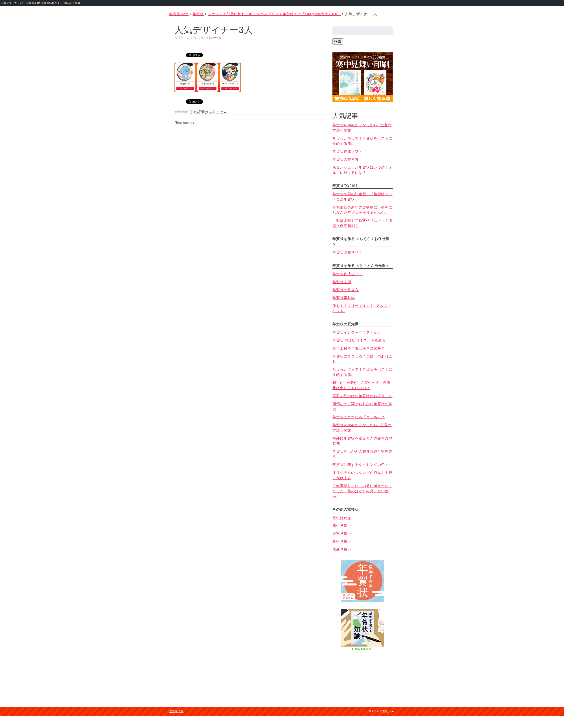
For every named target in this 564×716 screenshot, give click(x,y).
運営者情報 (176, 711)
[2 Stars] (178, 111)
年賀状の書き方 (345, 159)
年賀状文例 (341, 282)
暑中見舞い (341, 541)
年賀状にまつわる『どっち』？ (358, 417)
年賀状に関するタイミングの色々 (360, 464)
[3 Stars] (181, 111)
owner (217, 37)
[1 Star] (175, 111)
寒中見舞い (341, 525)
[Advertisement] (362, 674)
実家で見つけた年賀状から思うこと (362, 396)
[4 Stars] (183, 111)
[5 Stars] (186, 111)
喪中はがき (341, 517)
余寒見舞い (341, 533)
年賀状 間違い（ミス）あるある (359, 340)
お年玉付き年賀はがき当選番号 (358, 348)
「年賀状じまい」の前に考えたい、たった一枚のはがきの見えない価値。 (362, 491)
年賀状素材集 (343, 298)
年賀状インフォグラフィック (356, 332)
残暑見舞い (341, 549)
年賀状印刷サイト (347, 252)
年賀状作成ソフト (347, 151)
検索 (337, 41)
